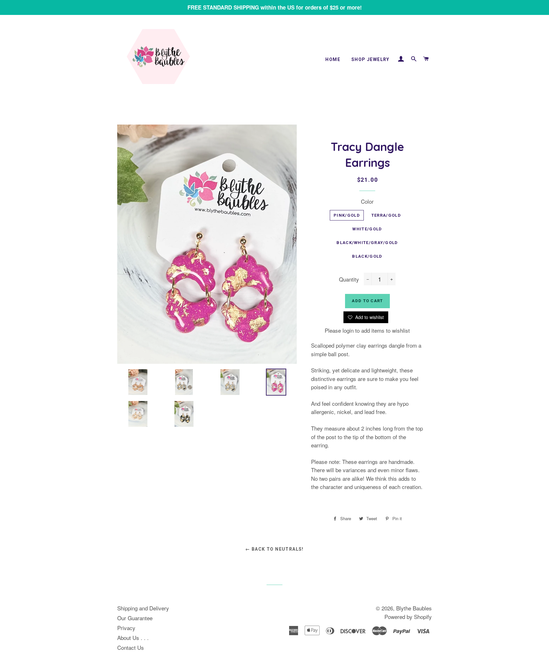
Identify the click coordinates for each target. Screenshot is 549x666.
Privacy (126, 628)
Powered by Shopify (408, 617)
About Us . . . (133, 638)
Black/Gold (367, 256)
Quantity (349, 279)
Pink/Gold (347, 215)
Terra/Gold (386, 215)
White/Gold (367, 229)
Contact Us (130, 647)
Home (332, 59)
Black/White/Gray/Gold (367, 242)
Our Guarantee (134, 618)
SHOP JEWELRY (370, 59)
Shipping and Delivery (143, 608)
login (348, 330)
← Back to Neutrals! (274, 549)
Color (367, 201)
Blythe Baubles (414, 608)
